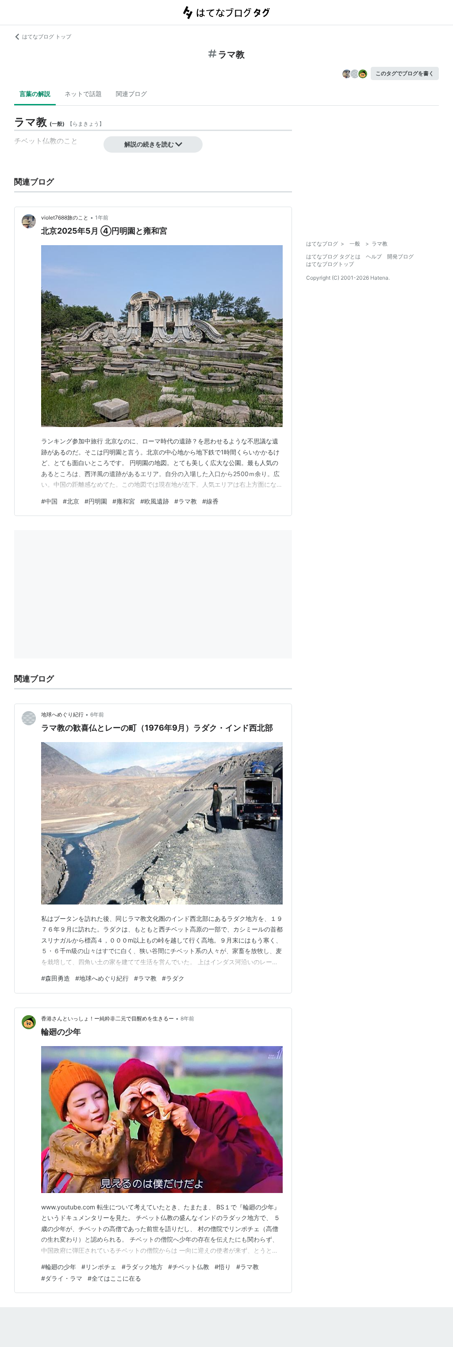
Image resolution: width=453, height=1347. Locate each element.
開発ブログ (400, 256)
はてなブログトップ (330, 264)
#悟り (223, 1266)
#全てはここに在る (114, 1278)
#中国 (49, 501)
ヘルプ (374, 256)
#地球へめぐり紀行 (102, 978)
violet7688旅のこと (64, 217)
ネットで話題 (83, 93)
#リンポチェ (98, 1266)
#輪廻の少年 (58, 1266)
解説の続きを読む (149, 144)
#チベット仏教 (188, 1266)
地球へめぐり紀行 (62, 714)
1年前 (101, 217)
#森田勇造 (55, 978)
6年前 (97, 714)
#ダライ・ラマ (61, 1278)
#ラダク (173, 978)
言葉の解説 (34, 93)
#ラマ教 (185, 501)
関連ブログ (131, 93)
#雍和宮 (123, 501)
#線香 (210, 501)
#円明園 (95, 501)
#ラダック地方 (142, 1266)
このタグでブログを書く (405, 73)
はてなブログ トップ (46, 36)
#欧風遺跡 (154, 501)
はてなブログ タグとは (333, 256)
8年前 (187, 1018)
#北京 (71, 501)
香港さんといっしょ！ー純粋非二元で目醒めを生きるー (107, 1018)
